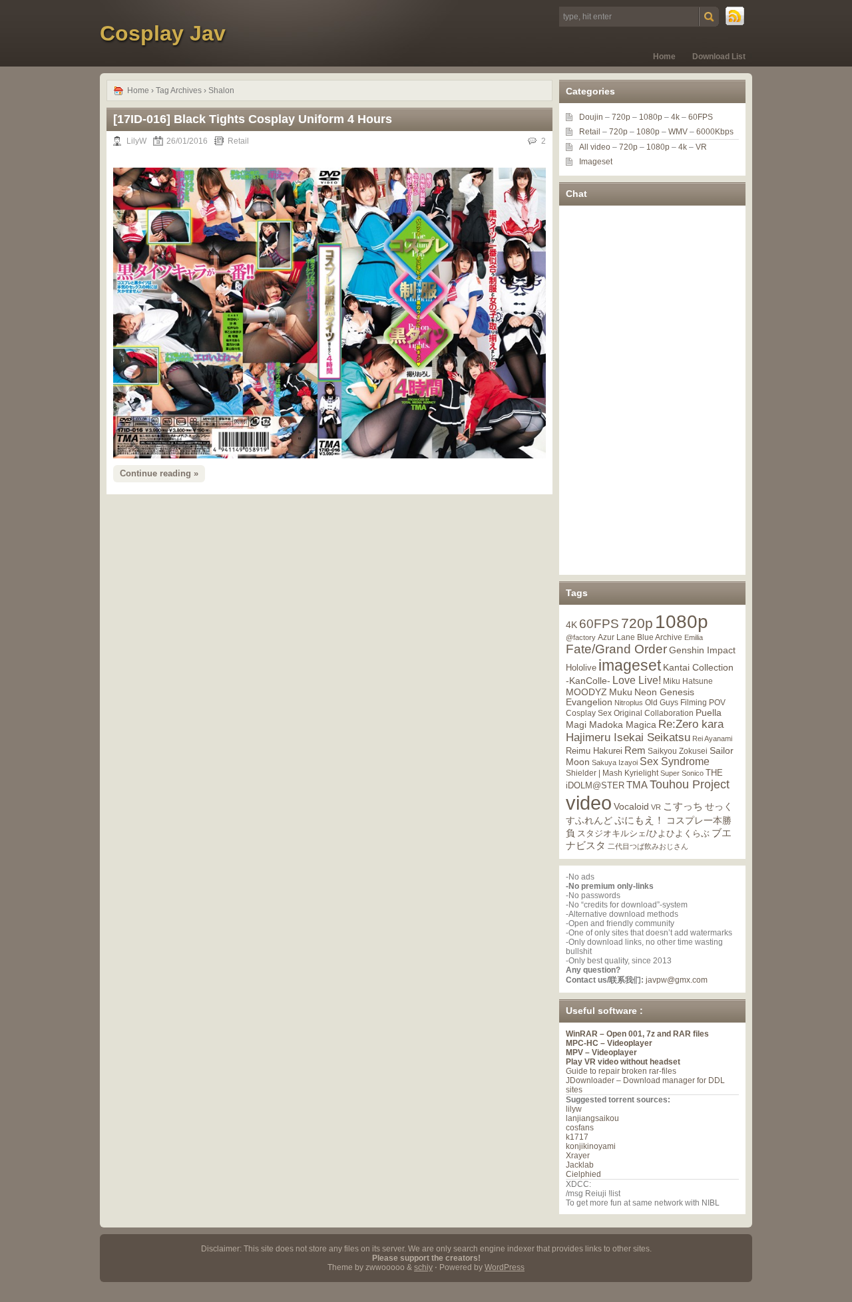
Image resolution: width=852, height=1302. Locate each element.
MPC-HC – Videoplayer (609, 1043)
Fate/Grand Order (616, 649)
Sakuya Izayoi (615, 762)
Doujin (591, 117)
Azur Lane (616, 637)
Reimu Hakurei (594, 751)
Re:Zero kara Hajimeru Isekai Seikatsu (645, 731)
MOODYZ (586, 692)
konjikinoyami (591, 1146)
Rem (635, 750)
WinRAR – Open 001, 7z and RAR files (637, 1034)
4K (571, 624)
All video (594, 147)
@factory (581, 637)
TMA (637, 784)
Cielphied (583, 1174)
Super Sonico (682, 773)
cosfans (580, 1127)
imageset (629, 665)
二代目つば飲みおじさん (648, 846)
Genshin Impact (702, 650)
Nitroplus (628, 703)
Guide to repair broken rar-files (621, 1071)
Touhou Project (690, 784)
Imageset (595, 161)
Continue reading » (159, 473)
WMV (678, 131)
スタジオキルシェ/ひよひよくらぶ (643, 833)
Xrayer (578, 1155)
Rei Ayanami (712, 738)
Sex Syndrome (675, 761)
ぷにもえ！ (639, 820)
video (589, 803)
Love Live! (636, 680)
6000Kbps (715, 131)
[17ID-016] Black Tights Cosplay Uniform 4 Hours (252, 119)
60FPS (700, 117)
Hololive (581, 668)
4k (675, 117)
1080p (650, 117)
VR (701, 147)
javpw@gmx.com (677, 980)
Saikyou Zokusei (678, 750)
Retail (238, 141)
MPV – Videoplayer (601, 1052)
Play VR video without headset (623, 1061)
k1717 (577, 1137)
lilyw (574, 1109)
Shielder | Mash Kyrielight (612, 773)
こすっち (683, 806)
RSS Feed (736, 17)
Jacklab (580, 1165)
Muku (620, 692)
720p (621, 117)
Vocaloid (631, 806)
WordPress (505, 1267)
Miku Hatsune (688, 681)
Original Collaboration (654, 713)
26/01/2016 (187, 141)
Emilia (693, 637)
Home (664, 56)
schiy (423, 1267)
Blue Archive (659, 637)
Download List (719, 56)
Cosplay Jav (163, 33)
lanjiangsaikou (592, 1118)
